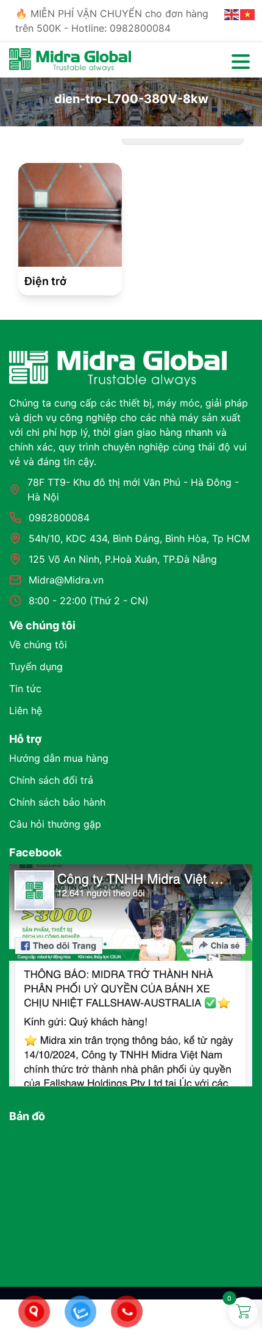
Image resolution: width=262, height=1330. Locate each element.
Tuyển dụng (36, 666)
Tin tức (25, 688)
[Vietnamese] (248, 13)
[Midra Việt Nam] (70, 58)
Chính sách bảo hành (57, 802)
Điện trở (45, 281)
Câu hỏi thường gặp (55, 824)
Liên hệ (25, 710)
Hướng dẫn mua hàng (58, 758)
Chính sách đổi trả (51, 780)
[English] (232, 13)
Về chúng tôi (38, 644)
